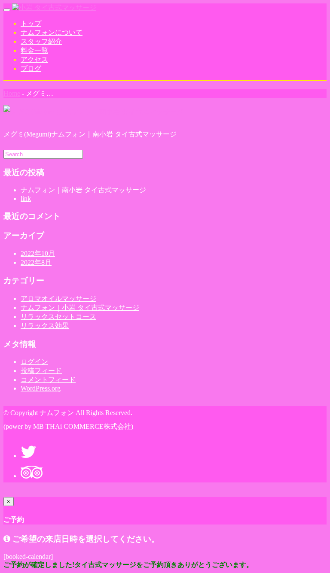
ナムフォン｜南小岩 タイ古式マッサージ (83, 190)
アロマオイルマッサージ (58, 298)
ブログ (31, 68)
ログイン (34, 361)
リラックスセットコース (58, 316)
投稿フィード (41, 370)
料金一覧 (34, 50)
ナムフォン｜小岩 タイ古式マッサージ (80, 307)
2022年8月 (36, 262)
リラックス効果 (45, 325)
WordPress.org (41, 388)
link (26, 198)
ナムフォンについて (51, 32)
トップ (31, 23)
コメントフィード (48, 379)
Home (11, 93)
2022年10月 (38, 253)
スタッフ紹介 (41, 41)
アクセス (34, 59)
